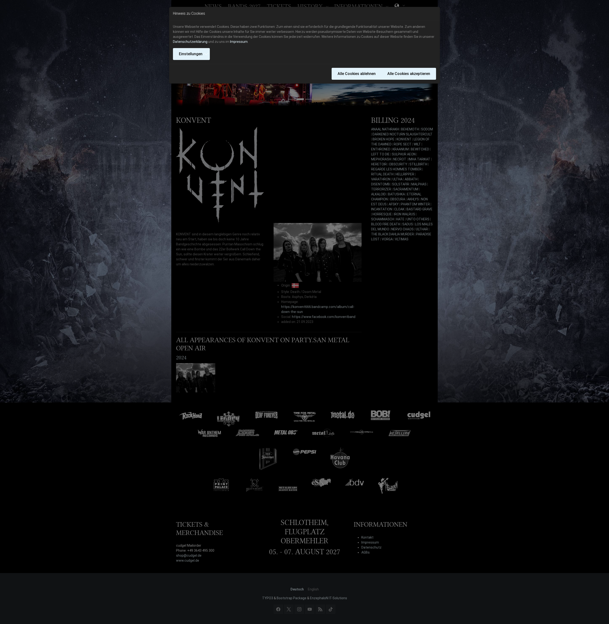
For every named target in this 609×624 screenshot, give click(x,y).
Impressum (239, 42)
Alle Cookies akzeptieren (408, 73)
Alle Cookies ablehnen (357, 73)
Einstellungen (190, 54)
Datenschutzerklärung (190, 42)
